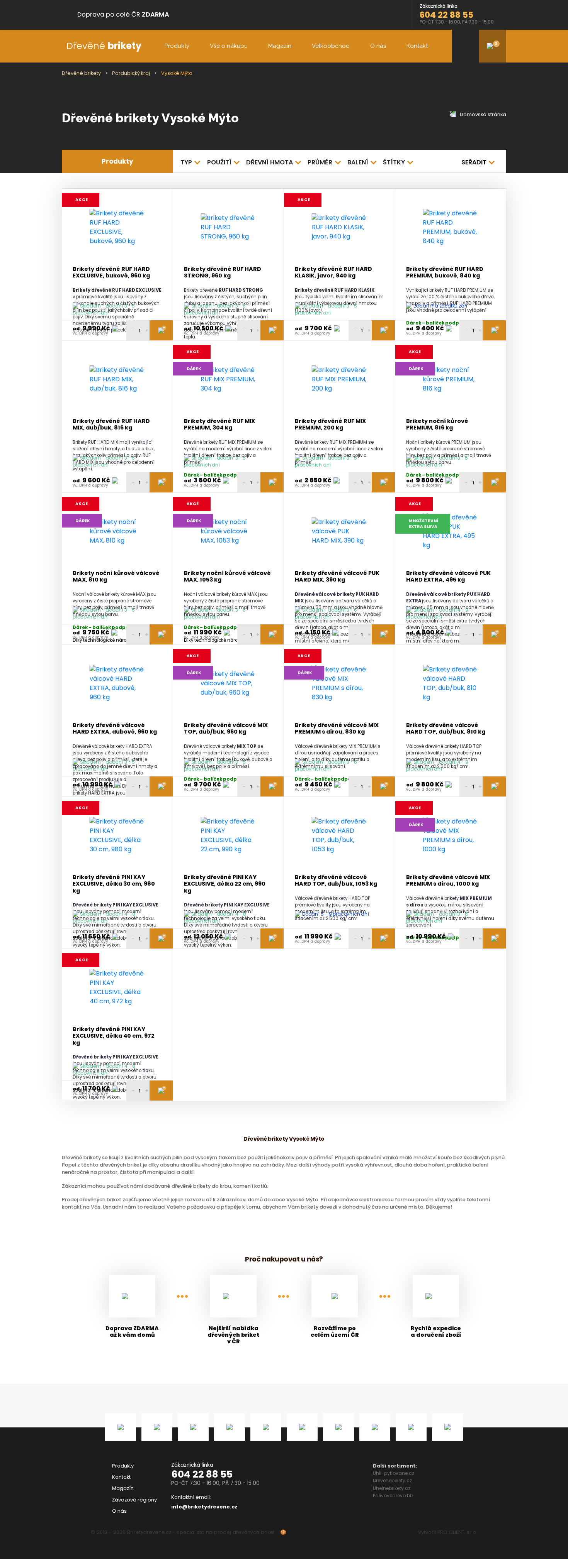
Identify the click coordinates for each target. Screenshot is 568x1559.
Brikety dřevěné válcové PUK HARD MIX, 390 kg (337, 576)
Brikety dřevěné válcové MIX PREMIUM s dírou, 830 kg (337, 729)
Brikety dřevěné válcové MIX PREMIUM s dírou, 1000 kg (448, 881)
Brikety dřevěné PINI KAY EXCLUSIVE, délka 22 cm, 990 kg (224, 884)
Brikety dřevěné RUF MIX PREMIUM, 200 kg (330, 424)
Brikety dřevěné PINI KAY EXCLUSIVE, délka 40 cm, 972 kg (114, 1036)
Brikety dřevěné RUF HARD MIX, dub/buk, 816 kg (111, 424)
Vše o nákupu (229, 45)
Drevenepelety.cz (392, 1480)
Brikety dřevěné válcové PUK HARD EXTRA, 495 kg (448, 576)
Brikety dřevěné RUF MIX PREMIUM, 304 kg (219, 424)
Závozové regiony (134, 1499)
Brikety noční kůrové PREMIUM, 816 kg (437, 424)
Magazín (279, 45)
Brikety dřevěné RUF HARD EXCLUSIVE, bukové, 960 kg (111, 272)
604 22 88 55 (202, 1474)
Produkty (177, 45)
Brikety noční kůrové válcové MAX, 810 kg (116, 576)
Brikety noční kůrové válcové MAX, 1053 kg (227, 576)
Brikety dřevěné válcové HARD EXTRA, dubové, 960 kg (115, 729)
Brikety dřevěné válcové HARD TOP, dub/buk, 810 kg (445, 729)
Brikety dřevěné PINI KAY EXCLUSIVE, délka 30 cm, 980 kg (114, 884)
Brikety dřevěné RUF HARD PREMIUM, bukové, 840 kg (444, 272)
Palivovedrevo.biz (393, 1495)
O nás (378, 45)
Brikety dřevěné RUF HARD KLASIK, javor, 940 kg (333, 272)
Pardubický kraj (131, 73)
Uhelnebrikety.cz (391, 1488)
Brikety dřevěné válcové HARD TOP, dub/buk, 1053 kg (336, 881)
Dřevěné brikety (81, 73)
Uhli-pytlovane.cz (393, 1473)
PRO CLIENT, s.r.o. (457, 1532)
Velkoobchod (331, 45)
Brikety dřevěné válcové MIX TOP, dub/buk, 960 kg (226, 729)
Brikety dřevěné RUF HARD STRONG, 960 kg (222, 272)
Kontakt (417, 45)
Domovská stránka (482, 114)
